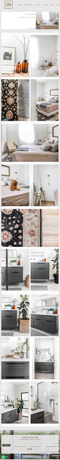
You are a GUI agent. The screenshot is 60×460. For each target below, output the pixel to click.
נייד (41, 443)
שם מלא (56, 443)
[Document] (3, 457)
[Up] (57, 457)
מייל (24, 443)
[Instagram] (31, 449)
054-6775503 (24, 439)
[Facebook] (28, 449)
